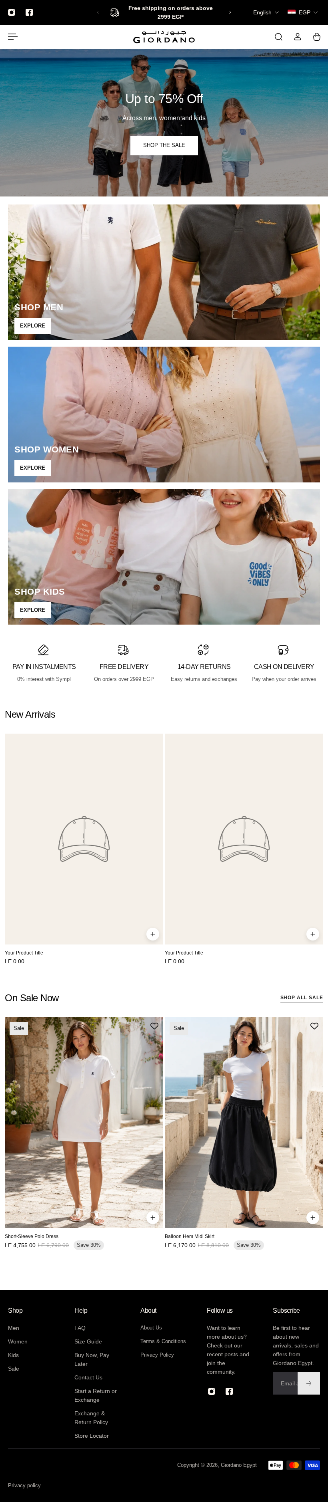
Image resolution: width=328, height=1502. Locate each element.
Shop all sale (301, 997)
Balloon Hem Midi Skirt (189, 1236)
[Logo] (164, 37)
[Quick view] (152, 934)
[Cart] (316, 37)
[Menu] (11, 37)
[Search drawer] (278, 37)
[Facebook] (29, 12)
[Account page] (297, 37)
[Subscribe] (309, 1383)
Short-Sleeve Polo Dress (31, 1236)
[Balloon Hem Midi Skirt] (244, 1122)
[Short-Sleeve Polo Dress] (84, 1122)
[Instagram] (11, 12)
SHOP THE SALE (164, 145)
